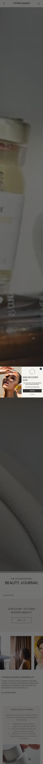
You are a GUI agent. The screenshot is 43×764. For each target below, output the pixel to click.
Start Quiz (32, 390)
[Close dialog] (41, 369)
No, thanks (32, 394)
